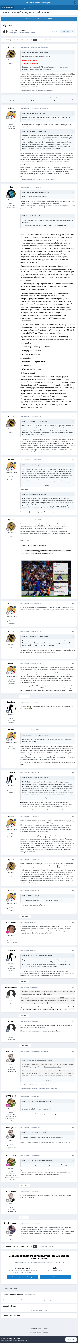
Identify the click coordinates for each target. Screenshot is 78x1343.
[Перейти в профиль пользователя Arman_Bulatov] (11, 929)
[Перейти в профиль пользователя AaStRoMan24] (11, 994)
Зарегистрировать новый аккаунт (22, 1277)
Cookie (45, 1328)
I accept (72, 1339)
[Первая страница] (4, 40)
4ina (40, 113)
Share (55, 31)
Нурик (11, 1021)
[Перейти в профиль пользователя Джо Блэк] (11, 708)
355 (12, 203)
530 (22, 40)
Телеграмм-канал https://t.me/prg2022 (37, 2)
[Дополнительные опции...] (73, 47)
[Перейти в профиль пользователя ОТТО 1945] (11, 1102)
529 (18, 40)
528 (14, 40)
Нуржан (41, 192)
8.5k (12, 1112)
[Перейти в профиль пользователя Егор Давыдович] (11, 1229)
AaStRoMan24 (11, 987)
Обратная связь (36, 1328)
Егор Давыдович (11, 1223)
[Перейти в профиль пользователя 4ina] (11, 193)
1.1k (12, 939)
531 (27, 40)
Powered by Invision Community (39, 1332)
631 (12, 718)
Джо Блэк (11, 702)
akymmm (40, 735)
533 (35, 40)
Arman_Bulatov (11, 922)
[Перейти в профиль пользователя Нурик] (11, 1028)
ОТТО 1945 (11, 1096)
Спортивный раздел (28, 32)
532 (31, 40)
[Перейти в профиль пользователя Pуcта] (11, 54)
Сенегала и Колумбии (43, 994)
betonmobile (33, 1073)
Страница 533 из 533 (46, 40)
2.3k (12, 1037)
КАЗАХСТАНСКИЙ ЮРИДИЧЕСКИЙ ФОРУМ (25, 12)
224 (12, 63)
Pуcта (11, 47)
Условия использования (19, 1340)
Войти (55, 1277)
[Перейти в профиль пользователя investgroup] (11, 1058)
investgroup (11, 1051)
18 (12, 1068)
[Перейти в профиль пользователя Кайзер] (11, 115)
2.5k (12, 124)
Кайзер (41, 52)
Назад (8, 40)
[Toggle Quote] (23, 52)
